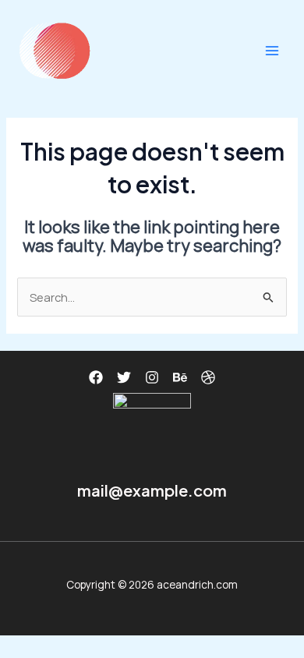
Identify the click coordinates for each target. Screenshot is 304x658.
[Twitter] (124, 377)
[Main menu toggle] (272, 50)
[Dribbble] (208, 377)
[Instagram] (152, 377)
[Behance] (180, 377)
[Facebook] (96, 377)
